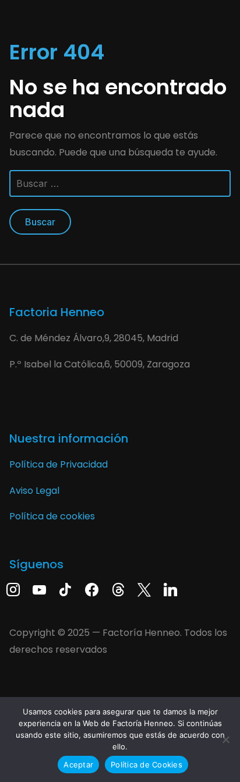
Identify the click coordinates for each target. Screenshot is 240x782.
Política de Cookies (146, 764)
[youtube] (39, 589)
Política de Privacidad (58, 464)
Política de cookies (52, 516)
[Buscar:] (119, 188)
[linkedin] (170, 589)
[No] (225, 739)
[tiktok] (65, 589)
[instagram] (13, 589)
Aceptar (78, 764)
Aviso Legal (34, 490)
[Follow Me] (144, 589)
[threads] (118, 589)
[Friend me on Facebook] (91, 589)
